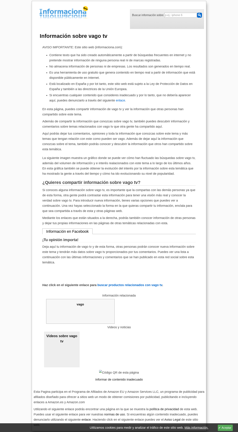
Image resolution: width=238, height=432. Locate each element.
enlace (120, 100)
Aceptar (226, 427)
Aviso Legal (172, 419)
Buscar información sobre (148, 15)
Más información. (196, 427)
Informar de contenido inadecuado (119, 379)
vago (80, 304)
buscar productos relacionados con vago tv (129, 285)
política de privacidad (164, 409)
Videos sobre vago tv (61, 338)
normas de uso (114, 414)
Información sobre (73, 36)
